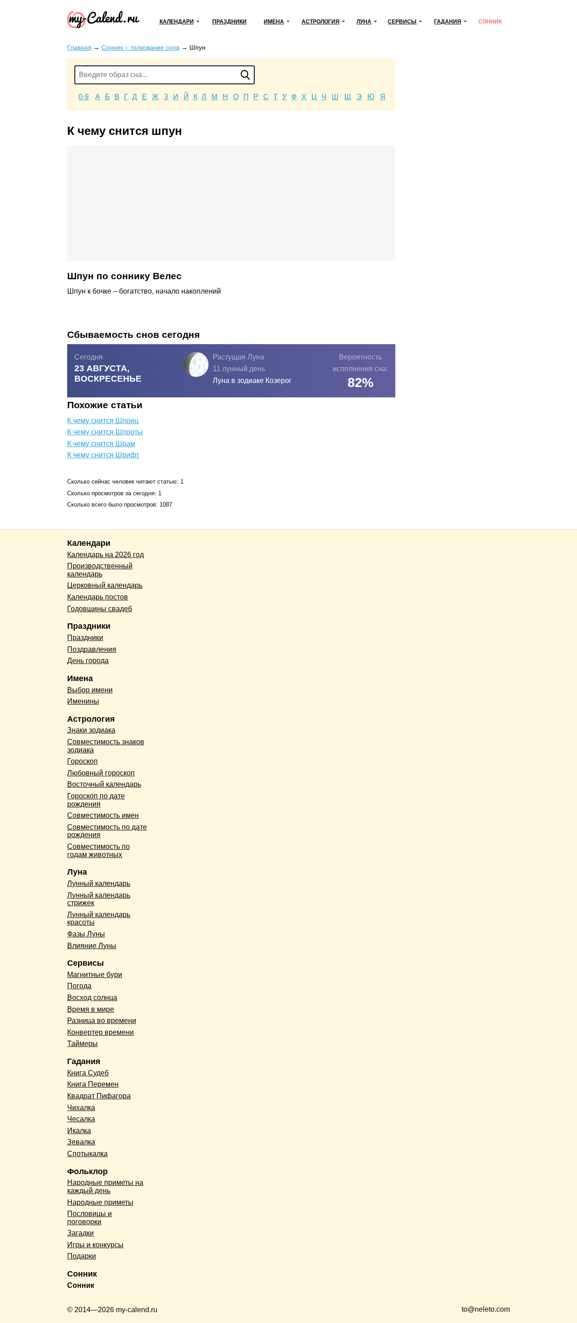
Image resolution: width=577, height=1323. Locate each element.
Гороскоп (82, 761)
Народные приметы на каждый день (105, 1186)
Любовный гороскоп (101, 773)
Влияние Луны (91, 946)
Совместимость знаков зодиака (105, 746)
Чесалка (81, 1119)
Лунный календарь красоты (98, 919)
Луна (364, 21)
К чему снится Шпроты (105, 432)
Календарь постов (97, 597)
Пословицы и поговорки (89, 1218)
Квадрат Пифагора (99, 1096)
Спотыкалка (87, 1153)
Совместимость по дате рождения (107, 831)
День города (88, 660)
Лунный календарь (98, 883)
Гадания (447, 21)
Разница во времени (101, 1020)
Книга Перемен (93, 1084)
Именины (83, 701)
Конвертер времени (100, 1032)
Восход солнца (92, 997)
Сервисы (402, 21)
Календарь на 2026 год (105, 554)
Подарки (81, 1256)
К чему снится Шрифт (103, 455)
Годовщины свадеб (99, 609)
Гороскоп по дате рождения (96, 800)
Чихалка (81, 1107)
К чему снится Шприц (102, 420)
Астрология (320, 21)
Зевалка (81, 1142)
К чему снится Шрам (101, 443)
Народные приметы (100, 1202)
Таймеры (82, 1043)
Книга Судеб (88, 1073)
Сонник (490, 21)
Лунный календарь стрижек (98, 899)
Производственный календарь (100, 570)
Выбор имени (90, 690)
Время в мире (90, 1009)
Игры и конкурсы (95, 1245)
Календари (177, 21)
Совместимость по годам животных (98, 850)
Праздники (229, 21)
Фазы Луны (86, 934)
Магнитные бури (94, 974)
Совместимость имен (103, 815)
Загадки (80, 1233)
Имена (274, 21)
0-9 (83, 97)
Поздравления (91, 649)
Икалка (79, 1130)
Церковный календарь (104, 585)
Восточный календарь (104, 784)
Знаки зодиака (91, 730)
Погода (79, 986)
